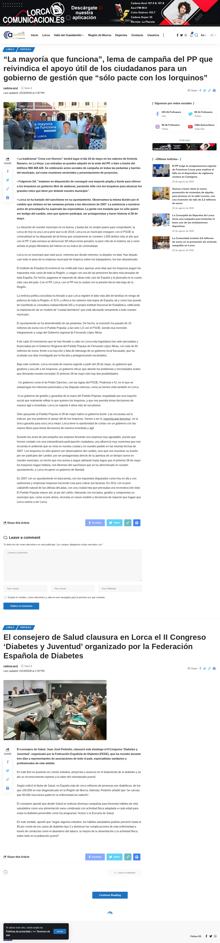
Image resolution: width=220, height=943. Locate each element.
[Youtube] (200, 126)
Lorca (10, 49)
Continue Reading (110, 895)
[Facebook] (168, 113)
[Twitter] (200, 113)
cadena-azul (10, 88)
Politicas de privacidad (18, 931)
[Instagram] (168, 126)
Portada (25, 49)
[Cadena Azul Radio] (14, 35)
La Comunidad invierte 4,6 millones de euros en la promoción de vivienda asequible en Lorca (194, 242)
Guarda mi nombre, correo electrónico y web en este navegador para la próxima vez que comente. (56, 597)
